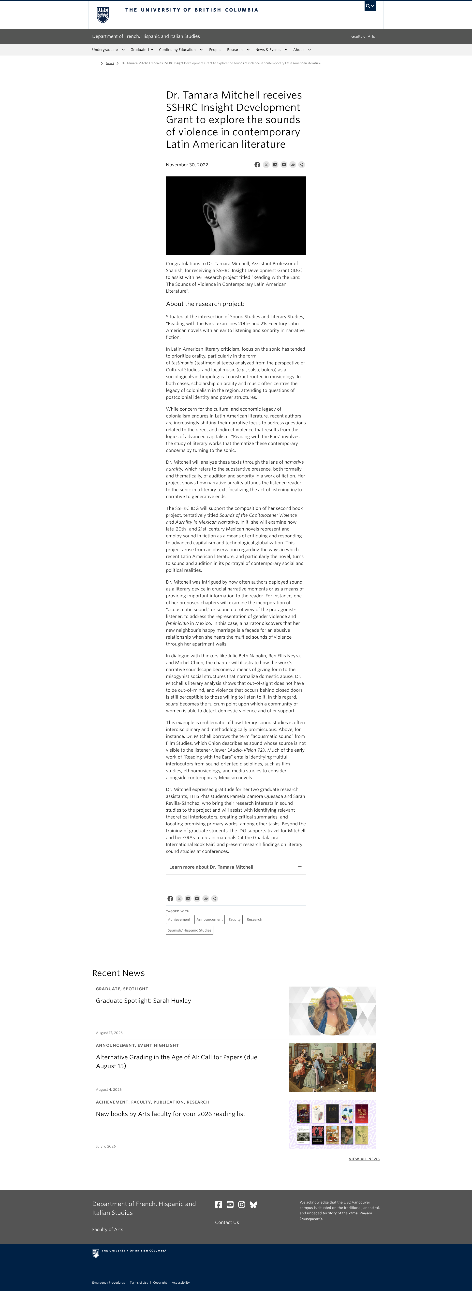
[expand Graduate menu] (152, 49)
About (298, 50)
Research (235, 50)
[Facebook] (257, 165)
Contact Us (227, 1222)
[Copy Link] (292, 165)
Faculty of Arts (363, 36)
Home (95, 62)
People (215, 50)
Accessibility (181, 1282)
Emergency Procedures (108, 1282)
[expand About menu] (309, 49)
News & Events (267, 50)
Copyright (160, 1282)
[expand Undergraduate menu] (123, 49)
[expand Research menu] (248, 49)
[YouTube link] (232, 1205)
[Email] (284, 165)
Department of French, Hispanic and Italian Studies (146, 36)
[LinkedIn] (275, 165)
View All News (364, 1159)
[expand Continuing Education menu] (201, 49)
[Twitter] (266, 165)
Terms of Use (139, 1282)
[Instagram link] (243, 1205)
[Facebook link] (220, 1205)
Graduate (138, 50)
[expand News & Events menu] (286, 49)
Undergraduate (105, 50)
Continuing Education (177, 50)
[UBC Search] (370, 6)
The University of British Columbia (102, 15)
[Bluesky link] (255, 1205)
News (110, 63)
